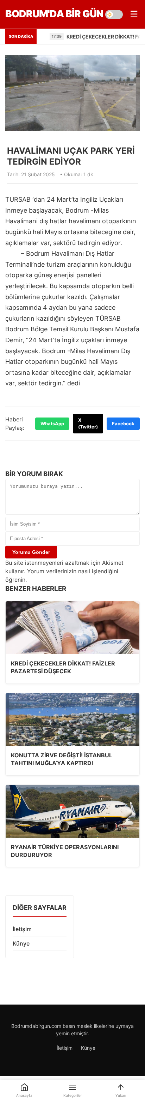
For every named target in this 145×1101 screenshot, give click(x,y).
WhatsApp (52, 423)
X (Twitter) (88, 423)
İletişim (22, 929)
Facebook (123, 423)
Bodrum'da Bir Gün (54, 14)
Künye (21, 943)
